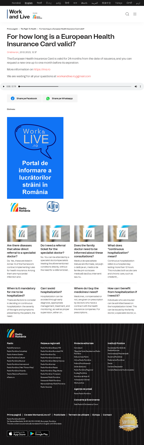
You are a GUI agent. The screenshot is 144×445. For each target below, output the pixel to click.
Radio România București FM (52, 351)
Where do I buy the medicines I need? (89, 298)
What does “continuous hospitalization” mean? (122, 252)
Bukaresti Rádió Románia (50, 377)
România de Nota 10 (81, 376)
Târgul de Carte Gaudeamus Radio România (87, 352)
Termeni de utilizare (78, 414)
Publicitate (59, 414)
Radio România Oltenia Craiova (52, 361)
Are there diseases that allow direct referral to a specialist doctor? (21, 252)
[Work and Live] (24, 14)
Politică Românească (82, 363)
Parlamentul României (116, 360)
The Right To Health (28, 29)
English (29, 3)
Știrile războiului (80, 367)
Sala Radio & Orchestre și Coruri (86, 404)
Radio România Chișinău (16, 371)
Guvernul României (115, 357)
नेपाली (39, 3)
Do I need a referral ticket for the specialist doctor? (55, 248)
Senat (110, 363)
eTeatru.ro (11, 377)
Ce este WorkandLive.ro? (37, 414)
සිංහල (49, 3)
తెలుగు (84, 3)
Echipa (96, 414)
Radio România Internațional (18, 364)
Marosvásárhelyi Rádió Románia (53, 384)
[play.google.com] (17, 434)
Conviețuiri (78, 348)
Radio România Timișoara (50, 374)
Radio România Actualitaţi (17, 351)
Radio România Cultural (16, 358)
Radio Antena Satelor (15, 354)
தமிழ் (58, 3)
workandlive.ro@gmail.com (74, 76)
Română (16, 3)
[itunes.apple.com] (39, 434)
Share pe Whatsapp (62, 98)
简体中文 (106, 3)
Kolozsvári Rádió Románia (51, 380)
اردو (138, 3)
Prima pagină (12, 29)
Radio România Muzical (16, 361)
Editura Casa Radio (81, 357)
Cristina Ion (13, 52)
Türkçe (118, 3)
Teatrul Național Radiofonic (17, 374)
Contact (107, 414)
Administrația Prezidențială (118, 353)
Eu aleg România (80, 373)
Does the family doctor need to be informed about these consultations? (89, 252)
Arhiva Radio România (82, 360)
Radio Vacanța (46, 387)
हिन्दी (67, 3)
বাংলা (75, 3)
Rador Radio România (82, 393)
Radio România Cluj (48, 354)
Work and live (79, 383)
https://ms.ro (42, 69)
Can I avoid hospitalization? (55, 298)
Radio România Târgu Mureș (51, 371)
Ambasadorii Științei (82, 380)
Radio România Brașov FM (51, 348)
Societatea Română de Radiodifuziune (116, 349)
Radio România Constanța (51, 358)
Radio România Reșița (49, 367)
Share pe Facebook (27, 98)
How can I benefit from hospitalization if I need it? (122, 299)
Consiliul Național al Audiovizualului (121, 370)
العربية (95, 3)
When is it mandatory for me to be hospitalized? (21, 300)
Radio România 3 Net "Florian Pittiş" (20, 367)
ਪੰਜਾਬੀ (129, 3)
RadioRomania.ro (13, 348)
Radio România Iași (48, 364)
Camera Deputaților (115, 367)
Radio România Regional (83, 370)
